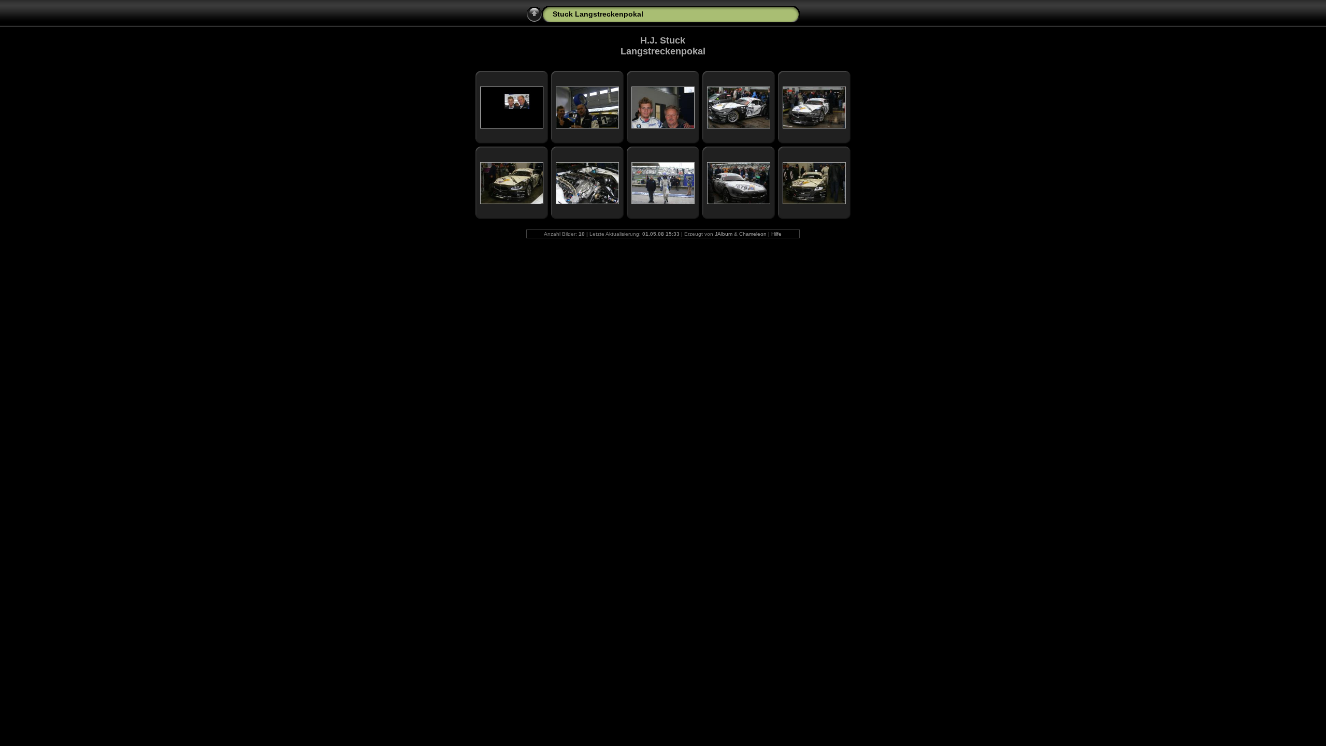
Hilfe (776, 234)
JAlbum (723, 234)
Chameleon (753, 234)
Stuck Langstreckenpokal (598, 14)
